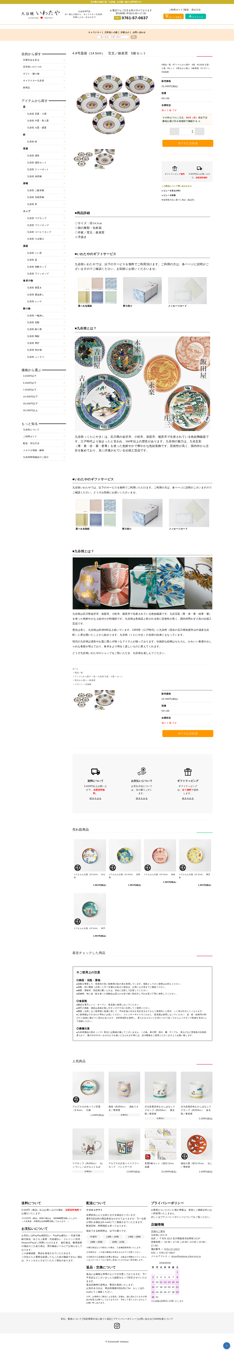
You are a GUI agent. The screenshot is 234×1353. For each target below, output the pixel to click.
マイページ (195, 16)
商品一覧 (79, 673)
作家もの (125, 32)
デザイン (79, 684)
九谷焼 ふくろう (35, 357)
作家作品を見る (31, 60)
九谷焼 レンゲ (34, 301)
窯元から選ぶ (81, 680)
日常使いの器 (111, 32)
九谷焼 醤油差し (35, 294)
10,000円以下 (30, 396)
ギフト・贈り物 (31, 73)
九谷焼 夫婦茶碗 (35, 197)
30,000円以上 (30, 410)
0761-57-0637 (135, 18)
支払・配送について (71, 1319)
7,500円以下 (29, 389)
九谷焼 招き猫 (34, 350)
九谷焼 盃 (32, 259)
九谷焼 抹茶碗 (34, 176)
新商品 (26, 87)
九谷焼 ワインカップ (38, 273)
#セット (171, 68)
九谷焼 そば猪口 (35, 239)
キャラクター (94, 32)
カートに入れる (188, 143)
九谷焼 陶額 (33, 336)
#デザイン (205, 68)
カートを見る (173, 16)
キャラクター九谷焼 (33, 80)
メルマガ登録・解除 (33, 450)
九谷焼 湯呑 (33, 155)
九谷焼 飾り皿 (34, 329)
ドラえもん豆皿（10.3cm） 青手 (89, 928)
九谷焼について (31, 429)
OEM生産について (163, 1319)
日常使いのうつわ (32, 66)
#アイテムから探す (181, 65)
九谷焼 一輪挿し (35, 315)
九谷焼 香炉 (33, 343)
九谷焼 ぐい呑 (34, 253)
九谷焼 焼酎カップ (36, 266)
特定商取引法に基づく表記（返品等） (179, 200)
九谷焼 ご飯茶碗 (35, 190)
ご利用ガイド (176, 9)
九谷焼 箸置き (34, 287)
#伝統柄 (165, 72)
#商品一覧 (166, 65)
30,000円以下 (30, 403)
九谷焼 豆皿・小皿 (106, 676)
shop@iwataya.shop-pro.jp (186, 1256)
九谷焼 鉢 (32, 141)
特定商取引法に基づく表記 (97, 1319)
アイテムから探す (83, 676)
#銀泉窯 (195, 68)
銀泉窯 (92, 680)
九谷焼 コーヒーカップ (39, 232)
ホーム (75, 669)
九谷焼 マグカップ (36, 218)
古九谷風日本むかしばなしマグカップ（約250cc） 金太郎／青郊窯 (196, 1110)
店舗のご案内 (158, 1231)
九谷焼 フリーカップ (38, 225)
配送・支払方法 (192, 9)
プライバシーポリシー (172, 1217)
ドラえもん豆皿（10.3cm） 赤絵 (159, 874)
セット (120, 676)
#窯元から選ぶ (183, 68)
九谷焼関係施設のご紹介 (36, 457)
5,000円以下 (29, 383)
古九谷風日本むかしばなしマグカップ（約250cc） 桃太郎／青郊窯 (160, 1110)
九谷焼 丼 (32, 204)
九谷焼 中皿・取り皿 (38, 120)
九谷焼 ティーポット (38, 169)
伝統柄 (88, 684)
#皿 (193, 65)
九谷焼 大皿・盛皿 (36, 127)
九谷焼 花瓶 (33, 322)
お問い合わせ (139, 32)
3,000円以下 (29, 376)
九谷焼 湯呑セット (36, 162)
